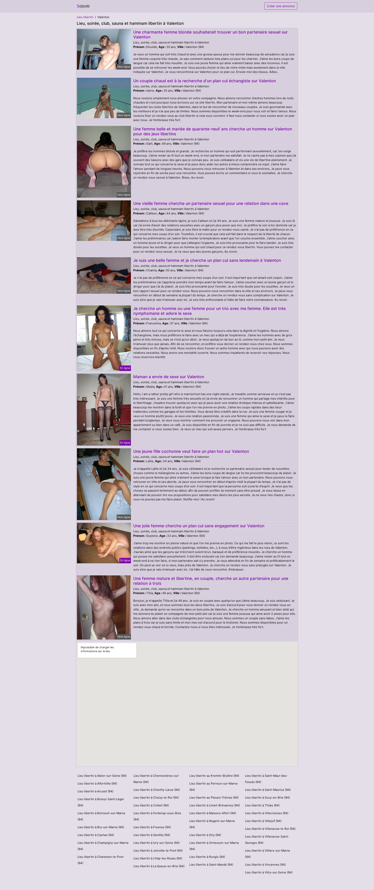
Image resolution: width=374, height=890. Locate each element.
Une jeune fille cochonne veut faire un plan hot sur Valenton (191, 451)
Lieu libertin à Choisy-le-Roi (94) (156, 797)
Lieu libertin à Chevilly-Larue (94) (156, 790)
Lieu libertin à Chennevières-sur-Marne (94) (156, 779)
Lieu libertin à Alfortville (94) (97, 783)
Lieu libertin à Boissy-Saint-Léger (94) (101, 802)
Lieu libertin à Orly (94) (205, 835)
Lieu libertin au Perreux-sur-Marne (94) (213, 787)
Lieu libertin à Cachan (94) (96, 835)
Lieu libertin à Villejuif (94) (263, 821)
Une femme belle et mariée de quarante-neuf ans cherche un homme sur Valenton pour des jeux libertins (212, 131)
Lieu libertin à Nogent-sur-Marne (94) (212, 824)
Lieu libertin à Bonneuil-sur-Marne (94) (101, 816)
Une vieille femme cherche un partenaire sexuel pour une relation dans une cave (210, 203)
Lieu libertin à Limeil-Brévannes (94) (214, 805)
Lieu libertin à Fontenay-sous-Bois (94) (157, 816)
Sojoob (83, 6)
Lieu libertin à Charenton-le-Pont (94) (100, 860)
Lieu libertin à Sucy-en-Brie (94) (267, 797)
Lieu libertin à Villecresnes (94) (266, 813)
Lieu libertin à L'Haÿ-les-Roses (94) (157, 858)
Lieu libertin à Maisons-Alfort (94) (212, 813)
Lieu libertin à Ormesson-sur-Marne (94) (214, 846)
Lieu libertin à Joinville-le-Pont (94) (158, 850)
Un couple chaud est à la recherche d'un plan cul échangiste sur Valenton (204, 80)
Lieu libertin (85, 17)
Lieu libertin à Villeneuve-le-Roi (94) (270, 829)
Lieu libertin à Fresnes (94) (152, 827)
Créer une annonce (281, 6)
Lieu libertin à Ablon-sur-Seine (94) (102, 776)
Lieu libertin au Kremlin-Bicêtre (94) (214, 776)
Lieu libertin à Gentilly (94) (151, 835)
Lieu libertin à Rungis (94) (207, 857)
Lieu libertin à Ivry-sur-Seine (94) (156, 843)
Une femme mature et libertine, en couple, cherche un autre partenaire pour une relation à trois (210, 581)
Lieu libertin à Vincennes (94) (265, 864)
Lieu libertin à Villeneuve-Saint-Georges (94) (267, 840)
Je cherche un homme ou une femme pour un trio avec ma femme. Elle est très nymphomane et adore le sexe (209, 311)
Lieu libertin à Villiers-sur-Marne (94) (267, 854)
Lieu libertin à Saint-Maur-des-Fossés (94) (266, 779)
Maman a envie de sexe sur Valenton (168, 376)
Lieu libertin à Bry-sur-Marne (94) (101, 827)
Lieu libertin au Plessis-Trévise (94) (214, 797)
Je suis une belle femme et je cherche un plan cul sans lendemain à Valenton (207, 260)
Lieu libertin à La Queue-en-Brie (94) (158, 866)
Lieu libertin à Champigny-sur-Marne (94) (103, 846)
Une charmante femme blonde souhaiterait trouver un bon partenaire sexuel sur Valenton (210, 34)
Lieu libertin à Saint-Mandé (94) (211, 864)
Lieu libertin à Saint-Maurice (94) (268, 790)
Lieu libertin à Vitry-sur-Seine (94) (269, 872)
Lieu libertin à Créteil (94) (151, 805)
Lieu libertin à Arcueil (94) (95, 791)
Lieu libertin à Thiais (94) (262, 805)
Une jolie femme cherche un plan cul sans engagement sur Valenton (198, 525)
